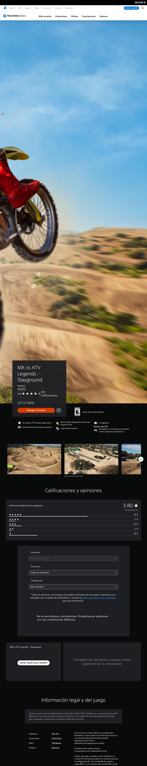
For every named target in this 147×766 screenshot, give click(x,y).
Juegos (27, 8)
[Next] (141, 459)
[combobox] (73, 558)
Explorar (104, 16)
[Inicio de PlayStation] (5, 8)
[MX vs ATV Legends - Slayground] (34, 459)
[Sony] (140, 4)
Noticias (58, 8)
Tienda (11, 8)
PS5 (19, 8)
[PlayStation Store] (15, 15)
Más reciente (45, 16)
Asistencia (68, 8)
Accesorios (47, 8)
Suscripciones (89, 16)
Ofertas (74, 16)
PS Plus (36, 8)
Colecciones (61, 16)
